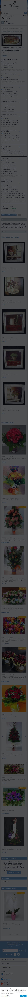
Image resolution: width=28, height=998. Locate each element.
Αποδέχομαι (23, 996)
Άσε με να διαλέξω (5, 996)
